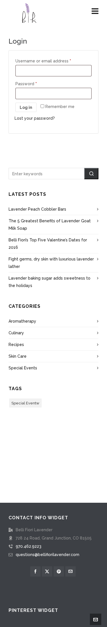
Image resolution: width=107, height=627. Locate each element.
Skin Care (18, 356)
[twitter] (47, 571)
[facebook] (35, 571)
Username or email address (43, 61)
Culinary (16, 333)
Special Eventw (25, 403)
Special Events (23, 368)
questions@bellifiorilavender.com (47, 554)
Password (26, 84)
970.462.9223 (28, 546)
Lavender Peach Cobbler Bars (37, 209)
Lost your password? (35, 118)
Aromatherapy (22, 321)
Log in (26, 107)
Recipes (16, 344)
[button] (91, 173)
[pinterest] (59, 571)
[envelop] (70, 571)
